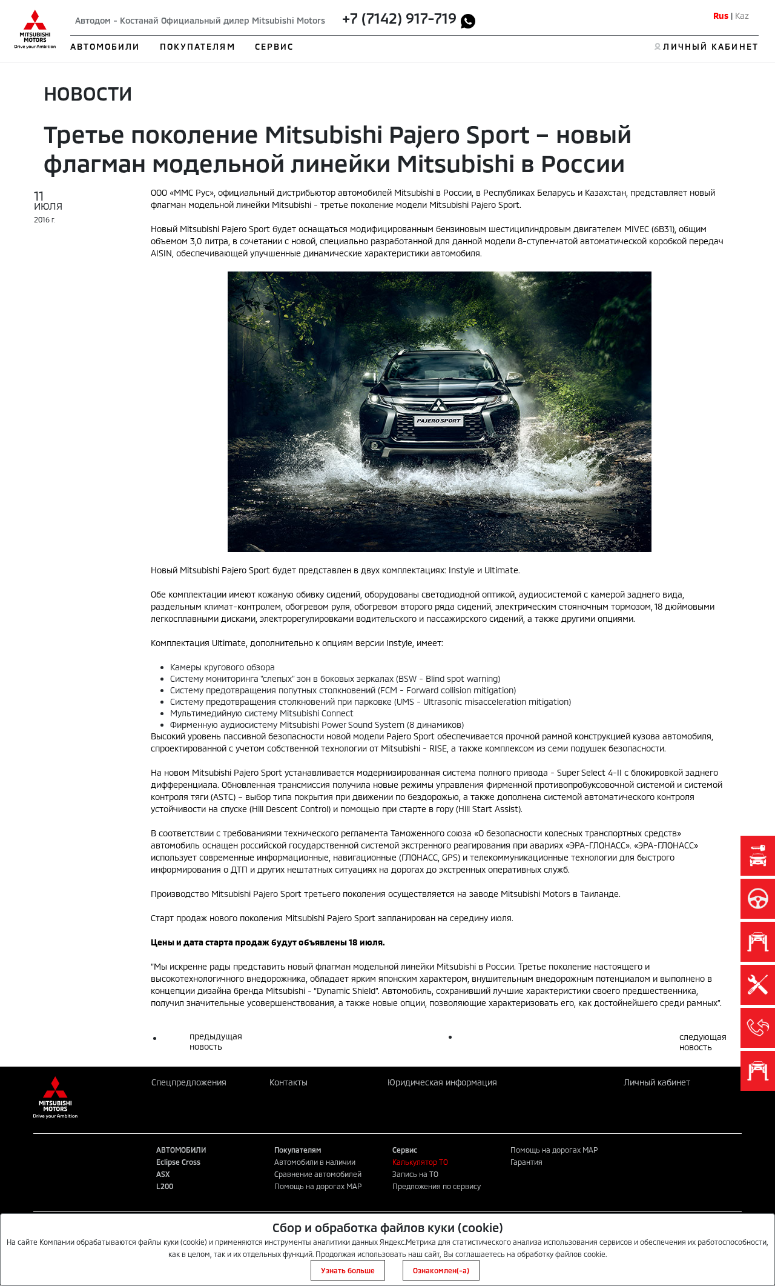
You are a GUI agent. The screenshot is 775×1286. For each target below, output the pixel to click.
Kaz (742, 15)
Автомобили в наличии (314, 1162)
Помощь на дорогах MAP (317, 1186)
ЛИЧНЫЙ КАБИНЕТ (710, 46)
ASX (163, 1174)
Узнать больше (348, 1270)
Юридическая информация (442, 1082)
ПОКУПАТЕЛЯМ (198, 46)
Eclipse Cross (178, 1162)
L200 (164, 1186)
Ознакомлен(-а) (441, 1270)
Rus (720, 15)
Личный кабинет (657, 1082)
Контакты (288, 1082)
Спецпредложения (188, 1082)
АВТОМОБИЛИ (105, 46)
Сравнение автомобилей (317, 1174)
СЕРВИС (274, 46)
